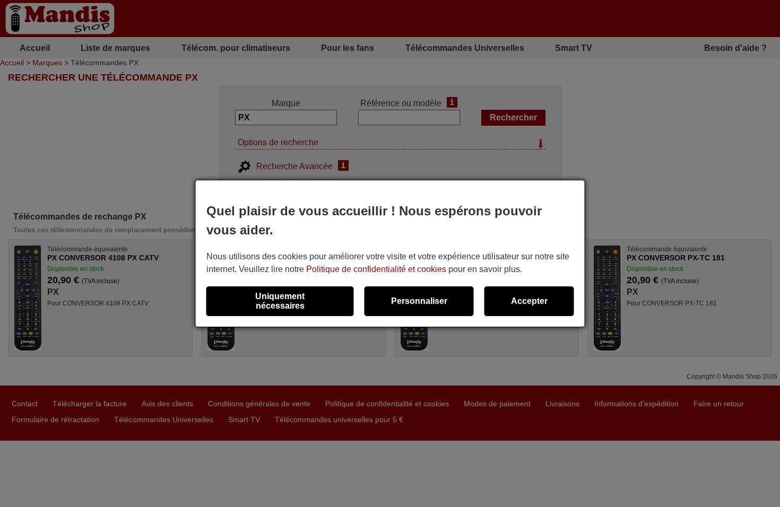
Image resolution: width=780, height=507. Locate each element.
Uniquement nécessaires (280, 301)
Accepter (529, 300)
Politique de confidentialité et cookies (376, 269)
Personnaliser (419, 300)
